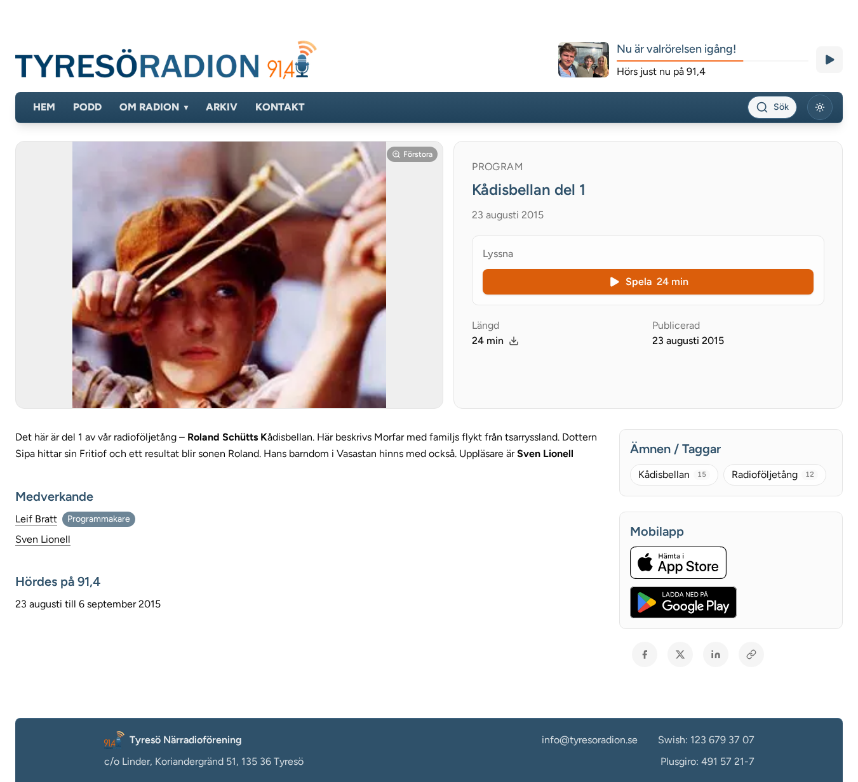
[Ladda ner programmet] (514, 341)
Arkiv (222, 107)
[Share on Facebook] (644, 654)
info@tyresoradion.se (590, 740)
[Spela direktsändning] (829, 59)
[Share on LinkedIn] (715, 654)
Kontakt (280, 107)
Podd (87, 107)
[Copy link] (751, 654)
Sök (781, 107)
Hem (44, 107)
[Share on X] (680, 654)
